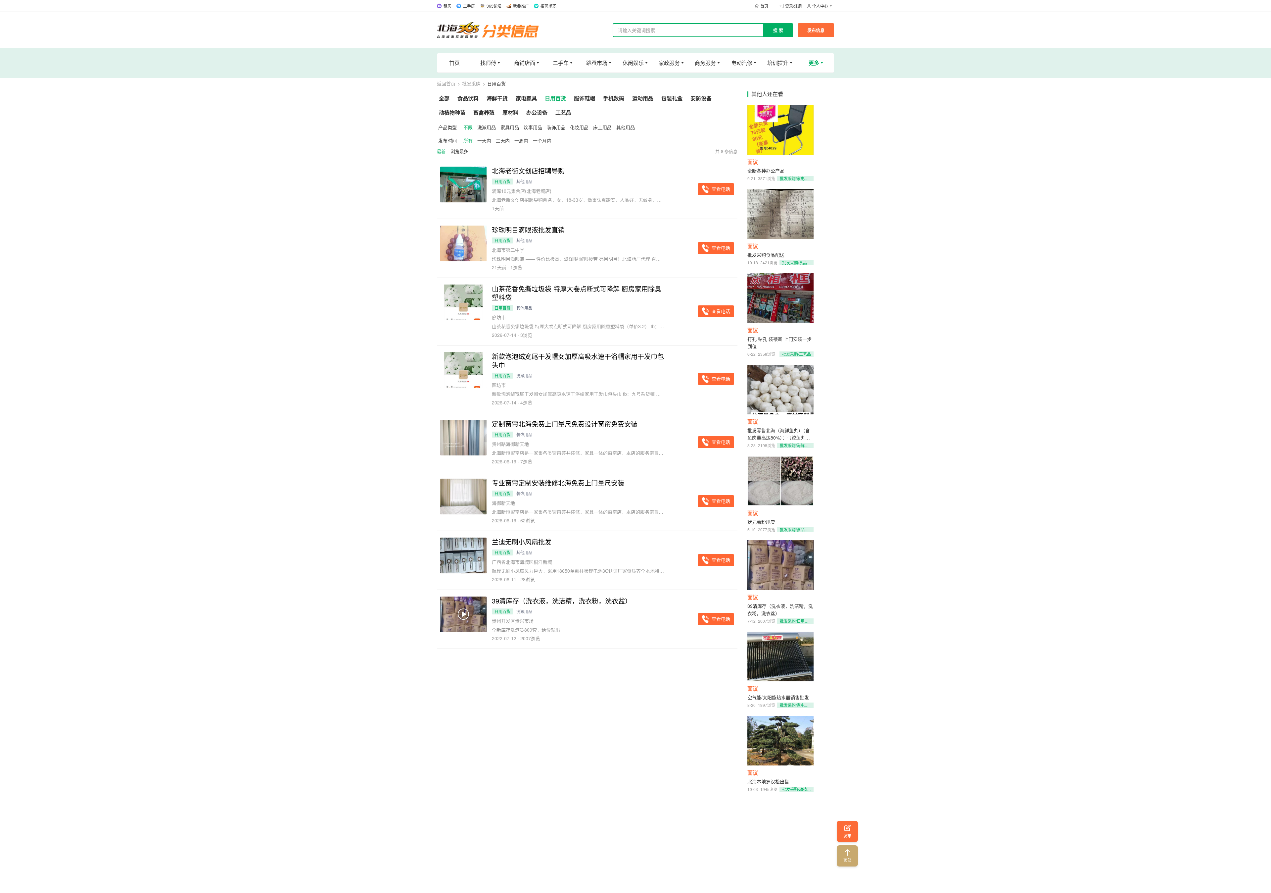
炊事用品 (533, 127)
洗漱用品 (486, 127)
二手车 (561, 63)
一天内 (484, 140)
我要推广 (521, 6)
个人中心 (820, 6)
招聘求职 (548, 6)
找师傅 (488, 63)
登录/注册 (793, 6)
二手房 (469, 6)
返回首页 (446, 83)
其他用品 (625, 127)
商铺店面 (524, 63)
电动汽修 (741, 63)
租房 (447, 6)
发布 (847, 835)
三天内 (503, 140)
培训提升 (777, 63)
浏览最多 (459, 151)
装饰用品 (556, 127)
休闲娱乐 (633, 63)
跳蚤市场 (596, 63)
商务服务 (705, 63)
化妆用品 (579, 127)
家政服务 (669, 63)
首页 (764, 6)
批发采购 (471, 83)
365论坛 (494, 6)
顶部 (847, 860)
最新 (441, 151)
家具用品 (509, 127)
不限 (468, 127)
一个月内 (542, 140)
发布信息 (815, 30)
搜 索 (778, 30)
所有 (468, 140)
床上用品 (602, 127)
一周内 (521, 140)
